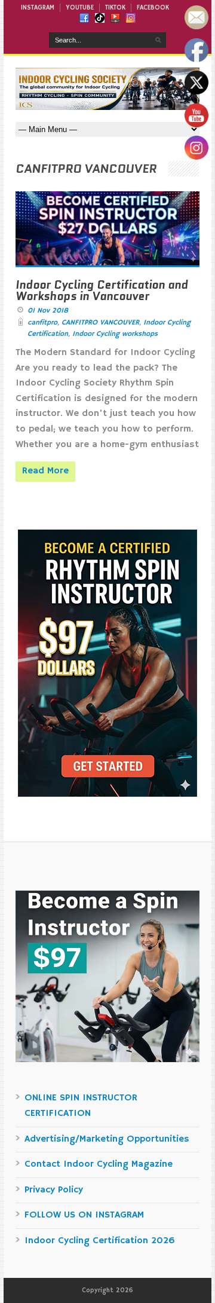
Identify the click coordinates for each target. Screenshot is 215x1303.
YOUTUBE (80, 8)
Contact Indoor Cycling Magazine (98, 1164)
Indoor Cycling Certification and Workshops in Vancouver (102, 290)
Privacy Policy (53, 1190)
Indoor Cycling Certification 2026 (99, 1241)
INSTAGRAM (37, 8)
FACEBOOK (153, 8)
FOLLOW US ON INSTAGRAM (84, 1215)
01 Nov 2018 (47, 310)
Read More (45, 471)
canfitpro (42, 322)
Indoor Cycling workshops (115, 333)
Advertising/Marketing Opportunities (106, 1139)
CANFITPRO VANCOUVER (100, 322)
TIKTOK (115, 8)
